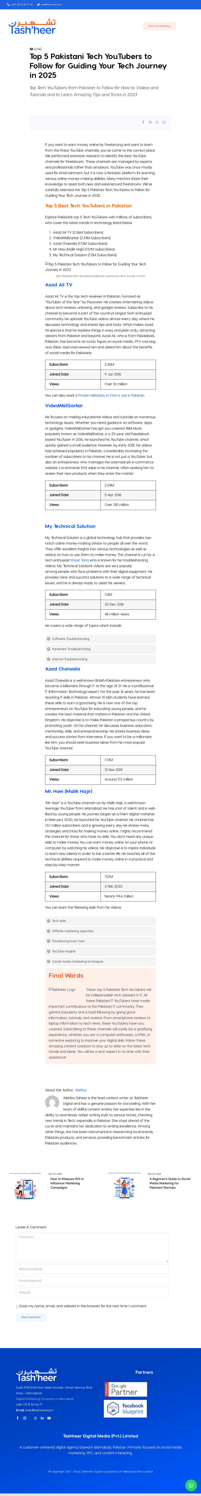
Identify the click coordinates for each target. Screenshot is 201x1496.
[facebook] (17, 1418)
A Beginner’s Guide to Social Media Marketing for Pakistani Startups (170, 1183)
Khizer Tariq (80, 560)
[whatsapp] (35, 1418)
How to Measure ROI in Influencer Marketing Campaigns (67, 1183)
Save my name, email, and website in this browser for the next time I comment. (83, 1306)
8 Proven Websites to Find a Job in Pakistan (110, 395)
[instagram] (24, 1418)
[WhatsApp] (157, 122)
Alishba (81, 1090)
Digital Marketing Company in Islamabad (45, 1399)
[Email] (164, 122)
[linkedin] (42, 1418)
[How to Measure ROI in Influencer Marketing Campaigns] (25, 1172)
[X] (150, 122)
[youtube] (49, 1418)
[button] (191, 1485)
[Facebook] (143, 122)
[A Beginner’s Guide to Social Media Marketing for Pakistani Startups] (124, 1172)
